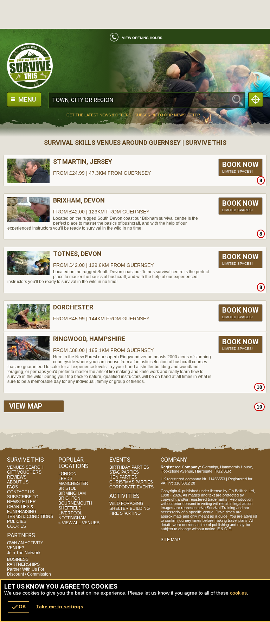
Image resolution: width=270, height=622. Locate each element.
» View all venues (78, 522)
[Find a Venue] (146, 100)
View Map (26, 406)
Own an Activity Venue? (25, 547)
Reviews (16, 477)
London (67, 473)
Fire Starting (125, 513)
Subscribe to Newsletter (22, 499)
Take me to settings (59, 606)
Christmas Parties (131, 482)
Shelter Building (129, 508)
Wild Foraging (126, 503)
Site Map (170, 539)
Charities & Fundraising (21, 509)
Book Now (240, 166)
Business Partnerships (29, 567)
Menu (26, 99)
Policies (16, 521)
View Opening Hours (142, 38)
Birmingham (72, 493)
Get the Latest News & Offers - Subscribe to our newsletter (133, 115)
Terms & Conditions (30, 516)
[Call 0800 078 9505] (111, 39)
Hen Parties (123, 477)
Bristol (67, 488)
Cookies (16, 526)
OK (18, 607)
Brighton (69, 498)
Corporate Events (131, 487)
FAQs (12, 487)
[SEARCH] (238, 100)
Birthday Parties (129, 467)
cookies (238, 593)
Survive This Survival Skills (135, 66)
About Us (17, 482)
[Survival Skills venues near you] (255, 99)
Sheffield (70, 508)
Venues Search (25, 467)
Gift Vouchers (24, 472)
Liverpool (70, 513)
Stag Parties (124, 472)
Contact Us (20, 491)
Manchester (73, 483)
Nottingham (72, 517)
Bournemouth (75, 503)
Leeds (65, 478)
